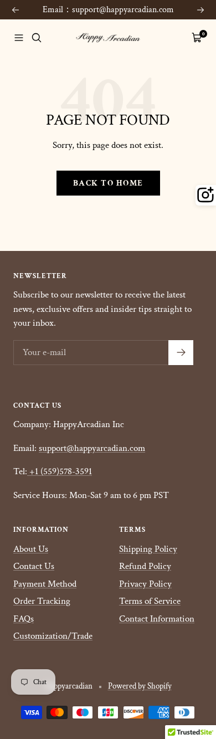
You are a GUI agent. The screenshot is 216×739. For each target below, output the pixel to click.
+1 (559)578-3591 (60, 471)
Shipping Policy (148, 549)
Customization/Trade (52, 636)
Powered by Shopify (140, 686)
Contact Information (156, 619)
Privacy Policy (145, 584)
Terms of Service (150, 601)
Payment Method (44, 584)
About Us (30, 549)
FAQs (23, 619)
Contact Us (33, 566)
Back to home (108, 183)
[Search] (36, 37)
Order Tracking (41, 601)
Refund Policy (145, 566)
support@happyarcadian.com (92, 448)
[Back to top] (197, 662)
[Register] (180, 352)
